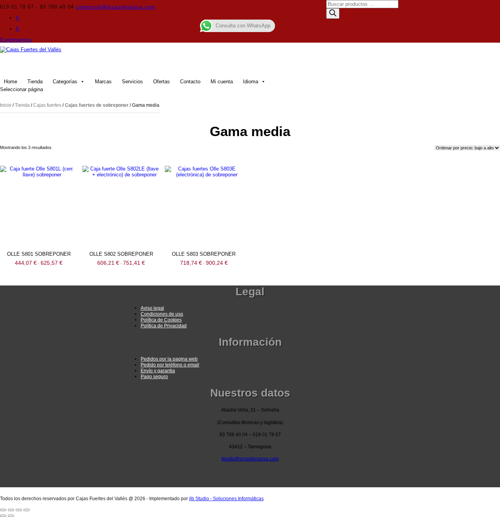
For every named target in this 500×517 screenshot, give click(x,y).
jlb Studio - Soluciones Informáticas (226, 498)
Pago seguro (154, 376)
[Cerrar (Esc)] (26, 510)
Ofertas (161, 81)
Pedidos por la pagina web (169, 359)
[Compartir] (19, 510)
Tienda (35, 81)
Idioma (250, 81)
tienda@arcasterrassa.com (250, 458)
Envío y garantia (158, 370)
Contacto (190, 81)
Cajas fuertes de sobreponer (97, 105)
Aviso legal (152, 308)
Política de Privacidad (164, 326)
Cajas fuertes (47, 105)
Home (10, 81)
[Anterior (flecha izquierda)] (3, 516)
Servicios (132, 81)
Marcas (103, 81)
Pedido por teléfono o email (170, 365)
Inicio (5, 105)
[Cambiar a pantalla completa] (11, 510)
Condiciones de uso (162, 314)
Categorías (65, 81)
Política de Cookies (161, 320)
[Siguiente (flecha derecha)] (11, 516)
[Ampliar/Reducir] (3, 510)
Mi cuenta (222, 81)
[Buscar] (332, 13)
